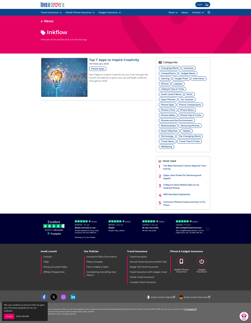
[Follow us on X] (53, 297)
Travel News (167, 141)
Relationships (168, 125)
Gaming (165, 78)
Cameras (188, 68)
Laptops (178, 84)
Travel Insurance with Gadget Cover (148, 272)
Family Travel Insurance (142, 277)
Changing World (170, 68)
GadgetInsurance (201, 270)
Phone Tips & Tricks (190, 115)
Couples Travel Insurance (143, 282)
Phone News (187, 110)
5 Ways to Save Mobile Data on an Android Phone (181, 186)
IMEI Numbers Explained (176, 194)
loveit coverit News (171, 94)
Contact (196, 12)
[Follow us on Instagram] (63, 297)
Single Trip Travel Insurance (144, 267)
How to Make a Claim (98, 267)
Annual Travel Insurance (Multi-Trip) (148, 262)
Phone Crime (168, 110)
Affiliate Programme (54, 272)
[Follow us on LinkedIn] (73, 297)
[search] (209, 12)
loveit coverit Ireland (162, 297)
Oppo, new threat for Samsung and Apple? (182, 177)
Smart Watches (169, 131)
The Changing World (189, 136)
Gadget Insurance (108, 12)
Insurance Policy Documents (102, 256)
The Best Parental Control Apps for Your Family (184, 167)
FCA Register (189, 309)
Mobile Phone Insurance (78, 12)
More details (22, 316)
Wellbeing (166, 146)
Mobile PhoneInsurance (181, 270)
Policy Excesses (95, 262)
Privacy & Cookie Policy (55, 267)
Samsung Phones (190, 125)
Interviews (198, 78)
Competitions (168, 73)
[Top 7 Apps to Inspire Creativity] (64, 96)
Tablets (186, 131)
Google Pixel (181, 78)
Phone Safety (168, 115)
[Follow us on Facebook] (44, 297)
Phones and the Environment (177, 120)
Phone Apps (97, 69)
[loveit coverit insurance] (52, 4)
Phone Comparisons (190, 105)
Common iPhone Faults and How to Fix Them (184, 203)
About (184, 12)
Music (189, 94)
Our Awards (186, 99)
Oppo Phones (168, 99)
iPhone (165, 84)
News (171, 12)
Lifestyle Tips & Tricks (172, 89)
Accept (9, 316)
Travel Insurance (49, 12)
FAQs (46, 262)
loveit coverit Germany (195, 297)
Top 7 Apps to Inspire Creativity (114, 60)
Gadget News (188, 73)
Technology (167, 136)
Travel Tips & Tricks (189, 141)
